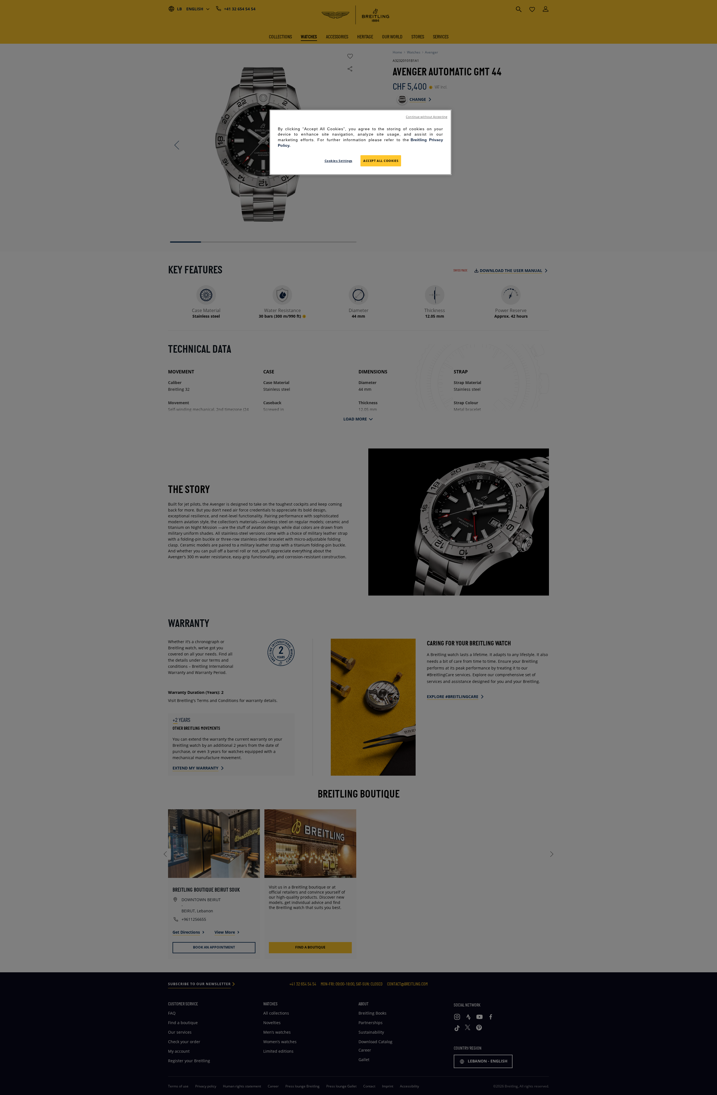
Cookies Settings (338, 161)
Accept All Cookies (380, 161)
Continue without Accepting (426, 117)
